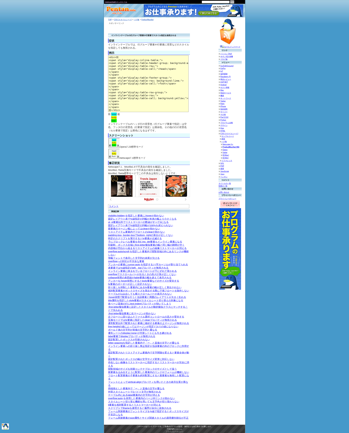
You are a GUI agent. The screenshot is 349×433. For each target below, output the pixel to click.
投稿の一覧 (223, 186)
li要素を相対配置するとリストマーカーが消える (134, 404)
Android (223, 85)
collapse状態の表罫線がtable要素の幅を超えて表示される (140, 277)
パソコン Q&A (226, 54)
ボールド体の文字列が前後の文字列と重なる (132, 329)
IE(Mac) (226, 155)
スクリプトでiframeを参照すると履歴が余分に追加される (139, 408)
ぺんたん (178, 429)
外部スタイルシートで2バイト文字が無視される (134, 391)
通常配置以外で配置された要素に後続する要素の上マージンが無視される (148, 323)
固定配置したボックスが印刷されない (129, 339)
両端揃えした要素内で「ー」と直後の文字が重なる (136, 388)
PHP (222, 166)
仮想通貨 (224, 74)
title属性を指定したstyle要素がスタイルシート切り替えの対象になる (145, 300)
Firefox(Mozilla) (147, 20)
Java (222, 174)
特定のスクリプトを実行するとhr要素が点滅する (135, 238)
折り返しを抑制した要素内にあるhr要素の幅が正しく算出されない (144, 287)
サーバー (224, 112)
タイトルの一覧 (225, 183)
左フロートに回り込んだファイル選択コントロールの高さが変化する (146, 316)
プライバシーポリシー (227, 199)
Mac (222, 90)
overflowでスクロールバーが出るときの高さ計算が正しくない (142, 274)
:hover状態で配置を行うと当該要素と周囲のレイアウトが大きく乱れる (147, 297)
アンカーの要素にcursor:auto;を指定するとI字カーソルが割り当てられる (148, 264)
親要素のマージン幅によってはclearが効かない (134, 228)
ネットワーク (225, 98)
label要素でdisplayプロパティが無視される (131, 336)
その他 (223, 115)
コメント (114, 206)
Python (223, 120)
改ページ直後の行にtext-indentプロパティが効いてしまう (139, 303)
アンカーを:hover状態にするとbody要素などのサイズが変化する (143, 281)
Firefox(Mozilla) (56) (231, 147)
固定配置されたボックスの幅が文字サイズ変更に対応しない (141, 359)
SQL (222, 163)
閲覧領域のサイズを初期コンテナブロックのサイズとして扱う (142, 369)
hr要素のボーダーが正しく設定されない (130, 284)
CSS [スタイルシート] (123, 20)
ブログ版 (224, 59)
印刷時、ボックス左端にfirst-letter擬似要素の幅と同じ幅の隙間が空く (146, 245)
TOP (110, 20)
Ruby (222, 104)
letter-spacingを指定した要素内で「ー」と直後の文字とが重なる (143, 343)
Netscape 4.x (228, 144)
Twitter (223, 101)
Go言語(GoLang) (227, 66)
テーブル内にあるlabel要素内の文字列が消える (134, 395)
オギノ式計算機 (226, 56)
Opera (225, 150)
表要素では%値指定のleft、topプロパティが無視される (138, 267)
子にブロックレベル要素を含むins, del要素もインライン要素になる (145, 241)
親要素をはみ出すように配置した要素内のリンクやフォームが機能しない (148, 372)
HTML (222, 131)
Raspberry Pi (225, 77)
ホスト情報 (224, 87)
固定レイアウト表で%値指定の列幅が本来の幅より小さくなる (142, 219)
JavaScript (224, 171)
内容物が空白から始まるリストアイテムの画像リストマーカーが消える (147, 248)
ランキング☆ (110, 2)
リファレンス (227, 161)
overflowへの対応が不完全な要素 (126, 261)
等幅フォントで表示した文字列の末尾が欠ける (134, 258)
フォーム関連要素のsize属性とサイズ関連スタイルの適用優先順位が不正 (148, 418)
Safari (225, 152)
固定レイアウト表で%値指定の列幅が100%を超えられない (140, 225)
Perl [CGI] (224, 117)
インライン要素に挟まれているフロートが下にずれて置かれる (142, 271)
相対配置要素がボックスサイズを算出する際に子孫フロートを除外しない (148, 290)
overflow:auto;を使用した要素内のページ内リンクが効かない (141, 398)
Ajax (222, 128)
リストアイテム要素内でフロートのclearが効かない (136, 232)
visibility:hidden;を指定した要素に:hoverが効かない (136, 215)
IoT (221, 71)
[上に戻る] (5, 429)
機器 (222, 96)
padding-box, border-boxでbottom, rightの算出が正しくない (140, 235)
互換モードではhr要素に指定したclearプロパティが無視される (142, 320)
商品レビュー (225, 79)
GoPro (222, 68)
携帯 (222, 169)
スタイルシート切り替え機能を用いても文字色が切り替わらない (143, 401)
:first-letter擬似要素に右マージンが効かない (132, 313)
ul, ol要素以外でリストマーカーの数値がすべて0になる (138, 222)
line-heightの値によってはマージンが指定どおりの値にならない (143, 326)
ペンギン (224, 177)
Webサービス (225, 93)
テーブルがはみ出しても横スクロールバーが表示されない (140, 294)
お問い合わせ (224, 192)
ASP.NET (224, 82)
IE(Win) (225, 158)
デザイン (224, 125)
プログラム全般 (226, 123)
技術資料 (224, 109)
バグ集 (136, 20)
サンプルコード (228, 136)
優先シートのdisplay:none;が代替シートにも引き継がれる (140, 333)
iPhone (223, 106)
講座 (223, 139)
